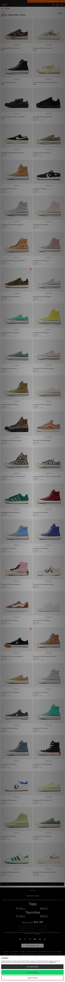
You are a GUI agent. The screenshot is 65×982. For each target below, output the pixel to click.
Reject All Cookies (32, 978)
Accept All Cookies (32, 972)
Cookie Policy (52, 962)
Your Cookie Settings (32, 966)
